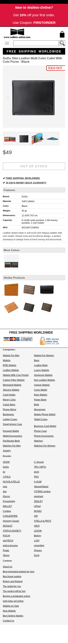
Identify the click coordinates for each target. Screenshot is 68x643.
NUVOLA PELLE (11, 481)
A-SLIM (38, 481)
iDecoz (6, 496)
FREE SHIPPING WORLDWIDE (23, 178)
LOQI (36, 540)
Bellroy (37, 535)
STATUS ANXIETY (12, 530)
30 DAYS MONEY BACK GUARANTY (26, 183)
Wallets (6, 360)
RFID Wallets (9, 365)
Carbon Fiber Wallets (14, 380)
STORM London (42, 491)
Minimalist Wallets (12, 385)
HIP (36, 516)
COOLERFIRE (10, 516)
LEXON (38, 530)
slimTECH (8, 540)
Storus (6, 555)
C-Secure (39, 462)
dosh (36, 472)
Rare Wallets (40, 394)
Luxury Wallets (41, 370)
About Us (7, 566)
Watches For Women (44, 445)
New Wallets (9, 611)
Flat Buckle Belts (11, 441)
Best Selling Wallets (13, 615)
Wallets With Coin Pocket (16, 375)
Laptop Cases (10, 419)
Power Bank (40, 399)
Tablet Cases (40, 419)
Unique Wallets (42, 385)
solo (5, 486)
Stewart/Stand (41, 486)
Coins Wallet (40, 390)
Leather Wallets (11, 370)
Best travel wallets (12, 576)
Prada (6, 550)
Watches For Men (12, 445)
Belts (36, 404)
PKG (36, 476)
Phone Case (40, 431)
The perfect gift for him (14, 591)
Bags (36, 360)
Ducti (36, 555)
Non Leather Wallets (44, 380)
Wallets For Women (44, 355)
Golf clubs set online (13, 601)
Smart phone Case (12, 424)
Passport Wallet (11, 431)
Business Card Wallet (45, 426)
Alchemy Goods (11, 521)
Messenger (40, 409)
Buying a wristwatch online (16, 596)
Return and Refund (12, 581)
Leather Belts (41, 365)
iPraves (38, 550)
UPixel (37, 506)
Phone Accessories (44, 436)
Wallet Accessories (12, 436)
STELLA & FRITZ (42, 521)
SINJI (36, 526)
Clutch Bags (9, 404)
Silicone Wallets (11, 390)
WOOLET (7, 526)
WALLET (7, 506)
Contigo (7, 511)
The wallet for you (12, 586)
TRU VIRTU (40, 467)
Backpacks (8, 414)
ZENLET (38, 501)
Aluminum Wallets (43, 375)
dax (5, 491)
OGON (6, 462)
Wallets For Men (11, 355)
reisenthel (39, 545)
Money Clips (9, 399)
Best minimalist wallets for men (18, 571)
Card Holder (9, 394)
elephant (38, 496)
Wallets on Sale (11, 606)
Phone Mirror (9, 409)
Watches (38, 441)
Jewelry (7, 450)
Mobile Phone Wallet (44, 414)
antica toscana (10, 545)
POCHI (6, 535)
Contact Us (8, 620)
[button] (7, 96)
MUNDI (38, 511)
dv (4, 472)
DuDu (25, 196)
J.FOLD (7, 476)
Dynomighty (9, 501)
